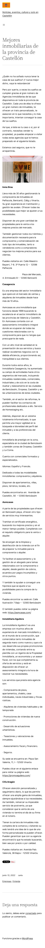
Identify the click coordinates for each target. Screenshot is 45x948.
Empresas (6, 881)
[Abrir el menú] (3, 24)
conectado (30, 913)
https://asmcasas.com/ (19, 612)
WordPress (27, 938)
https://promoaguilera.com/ (16, 775)
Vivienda (16, 881)
